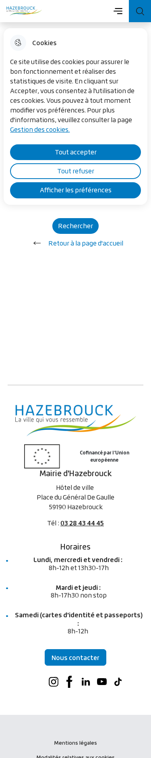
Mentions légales (75, 742)
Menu (118, 10)
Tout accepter (76, 152)
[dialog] (75, 116)
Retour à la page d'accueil (85, 243)
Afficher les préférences (76, 189)
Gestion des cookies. (40, 129)
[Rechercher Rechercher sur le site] (140, 11)
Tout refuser (75, 171)
